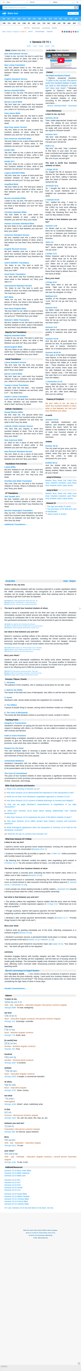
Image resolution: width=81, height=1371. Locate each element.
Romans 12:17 (61, 918)
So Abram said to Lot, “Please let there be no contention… (23, 647)
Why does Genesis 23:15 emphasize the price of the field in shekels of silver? (39, 817)
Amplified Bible (11, 184)
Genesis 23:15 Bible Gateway (16, 1173)
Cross (35, 46)
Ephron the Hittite (14, 690)
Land (69, 483)
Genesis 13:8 (51, 226)
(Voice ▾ (59, 50)
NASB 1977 (9, 161)
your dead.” (61, 88)
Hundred (62, 483)
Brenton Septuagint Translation (18, 510)
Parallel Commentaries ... (15, 988)
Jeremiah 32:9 (51, 186)
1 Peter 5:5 (55, 854)
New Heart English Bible (15, 308)
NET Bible (8, 297)
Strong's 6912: (10, 1145)
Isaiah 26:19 (57, 944)
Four (75, 480)
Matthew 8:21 (51, 296)
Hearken (54, 483)
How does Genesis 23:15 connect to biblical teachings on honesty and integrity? (40, 800)
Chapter (72, 581)
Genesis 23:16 (51, 420)
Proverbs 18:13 (10, 863)
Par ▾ (19, 50)
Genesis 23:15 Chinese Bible (16, 1199)
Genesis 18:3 (51, 134)
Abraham (11, 682)
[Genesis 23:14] (2, 613)
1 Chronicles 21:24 (53, 381)
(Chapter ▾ (14, 50)
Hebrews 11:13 (46, 940)
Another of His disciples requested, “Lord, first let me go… (23, 673)
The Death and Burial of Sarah (57, 75)
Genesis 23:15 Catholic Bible (16, 1204)
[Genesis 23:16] (78, 613)
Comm (47, 46)
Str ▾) (23, 50)
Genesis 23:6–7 (39, 849)
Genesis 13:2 (51, 327)
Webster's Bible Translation (16, 320)
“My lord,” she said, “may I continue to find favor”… (21, 604)
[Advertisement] (40, 564)
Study (41, 46)
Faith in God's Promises (15, 736)
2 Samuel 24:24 (52, 200)
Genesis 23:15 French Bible (16, 1201)
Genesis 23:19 (25, 933)
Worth (70, 485)
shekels (65, 83)
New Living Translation (14, 65)
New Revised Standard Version (18, 451)
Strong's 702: (10, 1049)
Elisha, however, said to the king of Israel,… (19, 651)
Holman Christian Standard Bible (19, 224)
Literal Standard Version (15, 362)
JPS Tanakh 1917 (12, 496)
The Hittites (12, 705)
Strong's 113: (10, 1021)
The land (71, 80)
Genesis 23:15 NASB (13, 1188)
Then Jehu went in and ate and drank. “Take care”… (21, 671)
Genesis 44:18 (51, 118)
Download (72, 106)
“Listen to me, (53, 80)
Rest (47, 485)
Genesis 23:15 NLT (12, 1182)
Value (64, 485)
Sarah (9, 697)
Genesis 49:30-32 (53, 352)
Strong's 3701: (10, 1090)
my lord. (62, 80)
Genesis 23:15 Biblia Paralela (16, 1196)
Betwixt (48, 480)
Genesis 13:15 (33, 940)
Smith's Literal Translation (16, 397)
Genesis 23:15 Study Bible (15, 1194)
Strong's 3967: (10, 1063)
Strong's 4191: (10, 1162)
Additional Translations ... (16, 524)
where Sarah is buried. (57, 514)
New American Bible (13, 440)
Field (70, 480)
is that (57, 86)
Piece (74, 483)
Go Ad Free (4, 1366)
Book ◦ (66, 581)
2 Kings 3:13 (51, 254)
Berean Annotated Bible (15, 198)
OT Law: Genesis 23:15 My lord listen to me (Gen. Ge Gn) (28, 1208)
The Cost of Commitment (15, 773)
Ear (64, 480)
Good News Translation (15, 274)
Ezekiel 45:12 (51, 463)
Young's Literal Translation (16, 385)
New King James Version (15, 127)
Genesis (9, 31)
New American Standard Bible (17, 139)
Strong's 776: (10, 1035)
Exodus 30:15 (51, 446)
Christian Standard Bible (15, 212)
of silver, (73, 83)
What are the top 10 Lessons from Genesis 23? (27, 834)
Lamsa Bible (10, 467)
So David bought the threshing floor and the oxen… (22, 627)
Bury (52, 88)
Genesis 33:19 (51, 339)
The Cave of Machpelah (17, 713)
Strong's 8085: (10, 1008)
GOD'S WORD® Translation (16, 263)
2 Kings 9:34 (51, 282)
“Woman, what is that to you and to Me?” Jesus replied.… (23, 649)
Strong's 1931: (10, 1118)
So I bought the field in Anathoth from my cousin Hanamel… (24, 626)
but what (49, 86)
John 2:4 (49, 242)
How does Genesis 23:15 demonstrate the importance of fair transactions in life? (40, 793)
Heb (53, 46)
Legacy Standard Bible (14, 173)
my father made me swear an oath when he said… (21, 675)
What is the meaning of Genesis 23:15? (23, 789)
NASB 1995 (9, 150)
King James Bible (12, 113)
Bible (3, 31)
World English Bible (13, 347)
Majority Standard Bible (15, 335)
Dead (60, 480)
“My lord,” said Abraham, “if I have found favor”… (21, 602)
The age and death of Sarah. (59, 506)
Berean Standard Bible (14, 90)
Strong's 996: (10, 1132)
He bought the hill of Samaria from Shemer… (20, 624)
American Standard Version (16, 235)
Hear (47, 483)
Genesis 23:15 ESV (12, 1185)
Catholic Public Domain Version (18, 426)
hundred (58, 83)
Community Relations (14, 761)
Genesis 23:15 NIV (12, 1180)
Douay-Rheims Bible (13, 412)
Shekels (53, 485)
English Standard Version (15, 79)
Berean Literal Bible (13, 102)
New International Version (16, 54)
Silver (59, 485)
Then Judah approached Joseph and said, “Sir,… (21, 600)
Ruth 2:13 (49, 146)
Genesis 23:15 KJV (12, 1190)
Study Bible (10, 581)
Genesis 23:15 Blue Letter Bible (17, 1170)
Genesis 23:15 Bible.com (15, 1176)
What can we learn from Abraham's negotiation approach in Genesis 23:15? (38, 797)
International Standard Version (18, 286)
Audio (29, 46)
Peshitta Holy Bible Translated (18, 481)
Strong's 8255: (10, 1076)
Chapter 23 (16, 31)
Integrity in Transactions (15, 723)
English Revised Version (15, 249)
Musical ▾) (65, 50)
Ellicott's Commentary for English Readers (22, 971)
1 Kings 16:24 (51, 169)
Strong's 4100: (10, 1104)
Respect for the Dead (13, 748)
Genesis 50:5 (51, 308)
